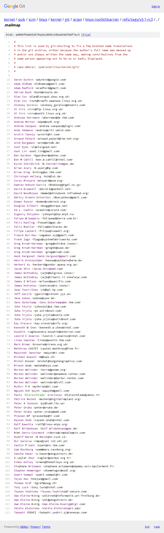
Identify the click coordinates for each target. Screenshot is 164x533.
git (67, 19)
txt (147, 526)
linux (43, 19)
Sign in (156, 6)
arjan (77, 19)
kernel (9, 19)
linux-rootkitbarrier (102, 19)
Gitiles (24, 527)
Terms (46, 527)
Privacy (35, 527)
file (86, 34)
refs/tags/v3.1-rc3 (137, 19)
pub (21, 19)
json (157, 526)
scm (32, 19)
